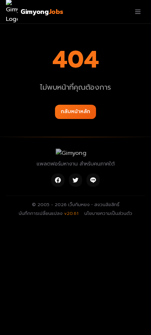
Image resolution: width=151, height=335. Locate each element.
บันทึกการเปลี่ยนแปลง (48, 213)
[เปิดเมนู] (137, 11)
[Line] (93, 180)
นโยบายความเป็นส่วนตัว (108, 213)
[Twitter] (75, 180)
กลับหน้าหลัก (75, 111)
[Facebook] (58, 180)
